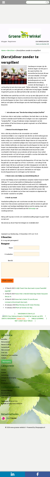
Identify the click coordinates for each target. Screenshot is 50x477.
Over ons (4, 352)
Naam (11, 248)
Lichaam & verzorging (8, 378)
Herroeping (6, 361)
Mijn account (5, 350)
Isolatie (3, 372)
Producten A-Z (6, 383)
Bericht (10, 260)
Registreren (12, 41)
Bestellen (4, 339)
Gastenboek (5, 347)
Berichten (11, 50)
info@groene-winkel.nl (14, 403)
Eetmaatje (32, 208)
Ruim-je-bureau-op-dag (24, 307)
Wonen (3, 370)
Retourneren (5, 342)
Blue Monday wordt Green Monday (28, 305)
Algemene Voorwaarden (9, 355)
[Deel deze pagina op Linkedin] (12, 474)
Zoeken (46, 2)
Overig (3, 380)
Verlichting (4, 375)
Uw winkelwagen (42, 41)
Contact (4, 358)
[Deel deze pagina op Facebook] (37, 474)
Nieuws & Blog (6, 344)
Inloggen (4, 41)
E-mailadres (9, 254)
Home (3, 50)
